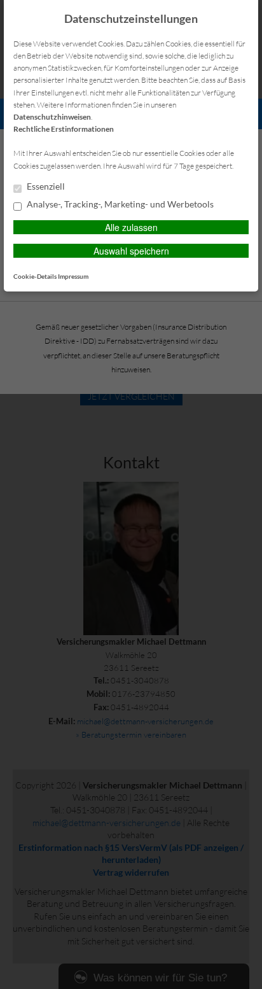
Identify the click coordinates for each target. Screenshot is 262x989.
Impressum (73, 276)
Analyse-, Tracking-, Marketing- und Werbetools (119, 204)
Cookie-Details (35, 276)
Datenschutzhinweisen (52, 117)
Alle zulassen (131, 227)
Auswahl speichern (131, 250)
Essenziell (45, 186)
